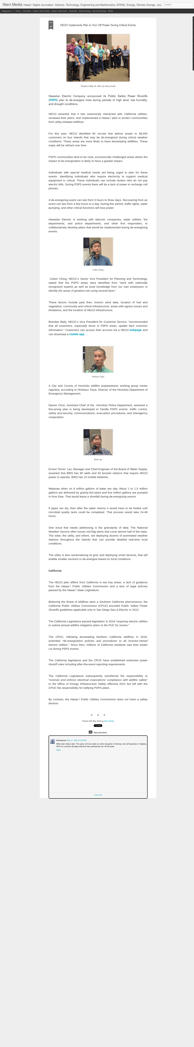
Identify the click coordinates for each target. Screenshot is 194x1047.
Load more (98, 794)
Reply (58, 749)
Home (18, 11)
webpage (136, 330)
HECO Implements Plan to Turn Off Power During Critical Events (98, 25)
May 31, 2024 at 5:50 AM (76, 740)
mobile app (76, 334)
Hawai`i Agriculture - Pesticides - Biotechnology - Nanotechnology (78, 11)
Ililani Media (109, 721)
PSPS (53, 100)
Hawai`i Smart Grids (41, 11)
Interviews (27, 11)
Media (110, 11)
